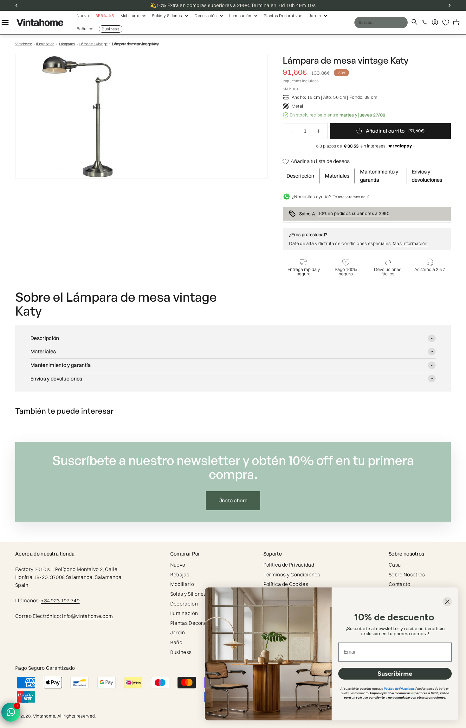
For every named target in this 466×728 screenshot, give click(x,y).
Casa (395, 565)
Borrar (390, 22)
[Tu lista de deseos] (446, 22)
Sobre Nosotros (407, 574)
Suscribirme (395, 673)
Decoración (206, 15)
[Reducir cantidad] (292, 131)
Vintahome (23, 43)
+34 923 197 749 (60, 600)
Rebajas (104, 15)
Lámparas (67, 43)
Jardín (315, 15)
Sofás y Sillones (167, 15)
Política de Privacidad (288, 565)
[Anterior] (16, 5)
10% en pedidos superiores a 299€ (353, 213)
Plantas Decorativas (283, 15)
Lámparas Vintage (93, 43)
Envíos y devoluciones (427, 175)
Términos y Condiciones (291, 574)
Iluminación (240, 15)
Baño (81, 28)
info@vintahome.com (87, 616)
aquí (365, 196)
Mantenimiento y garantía (379, 175)
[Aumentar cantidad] (318, 131)
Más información (410, 243)
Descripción (300, 176)
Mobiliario (129, 15)
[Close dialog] (447, 601)
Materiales (337, 176)
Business (111, 28)
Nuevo (83, 15)
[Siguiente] (450, 5)
